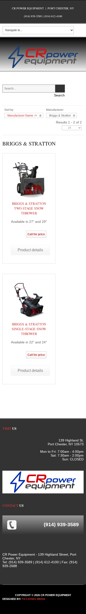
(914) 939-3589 (33, 16)
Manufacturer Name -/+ (22, 115)
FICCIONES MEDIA (33, 598)
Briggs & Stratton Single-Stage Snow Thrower (29, 329)
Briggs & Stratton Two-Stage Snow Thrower (29, 208)
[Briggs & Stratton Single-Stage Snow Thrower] (29, 300)
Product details (30, 250)
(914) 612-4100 (53, 16)
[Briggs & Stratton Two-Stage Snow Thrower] (29, 179)
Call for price (36, 234)
